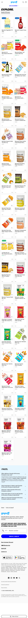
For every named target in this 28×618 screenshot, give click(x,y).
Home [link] (2, 507)
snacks (14, 478)
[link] (14, 2)
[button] (26, 2)
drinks (18, 478)
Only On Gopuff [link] (10, 507)
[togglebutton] (14, 616)
